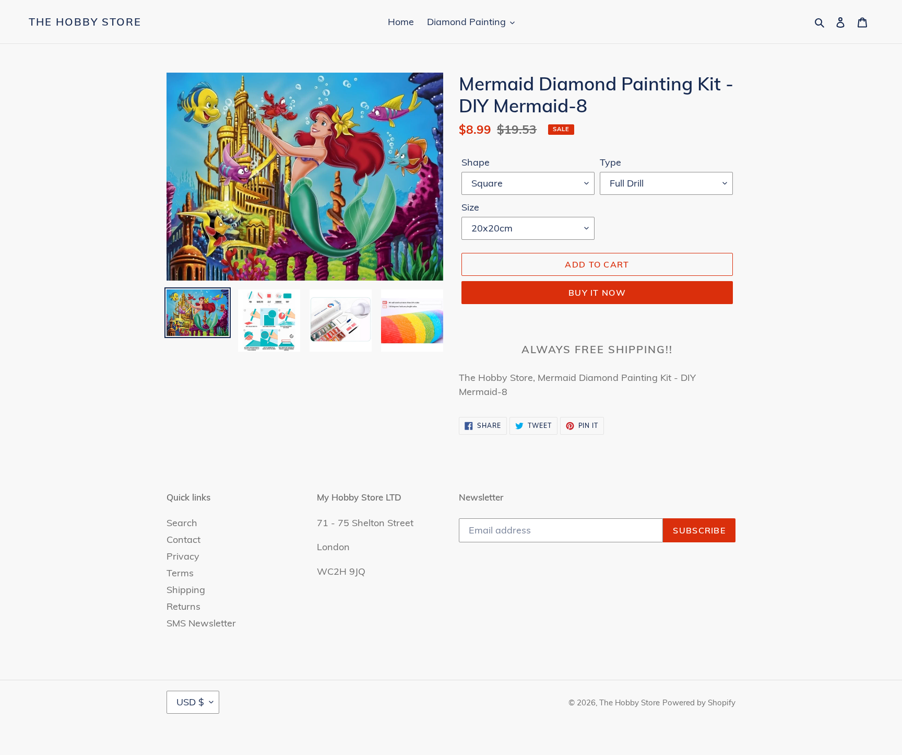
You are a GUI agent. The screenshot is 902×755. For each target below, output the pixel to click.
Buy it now (597, 292)
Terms (180, 573)
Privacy (183, 556)
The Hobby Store (85, 22)
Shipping (186, 590)
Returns (183, 606)
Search (182, 523)
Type (610, 162)
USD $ (190, 702)
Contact (183, 539)
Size (470, 207)
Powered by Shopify (698, 702)
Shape (475, 162)
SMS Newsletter (201, 623)
